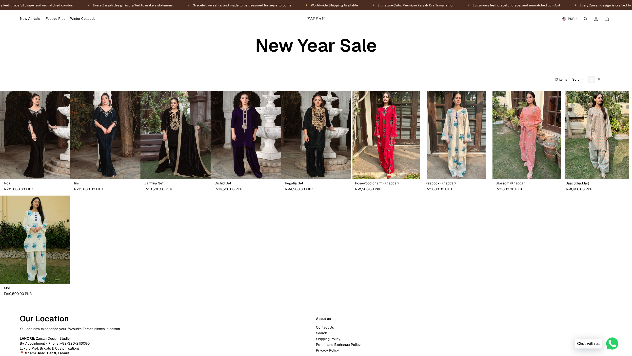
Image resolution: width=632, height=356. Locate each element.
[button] (577, 79)
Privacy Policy (327, 350)
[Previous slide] (7, 135)
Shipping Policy (328, 338)
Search (321, 333)
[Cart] (606, 18)
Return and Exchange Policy (338, 344)
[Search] (585, 18)
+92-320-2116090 (75, 343)
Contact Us (325, 327)
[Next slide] (62, 135)
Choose (207, 171)
